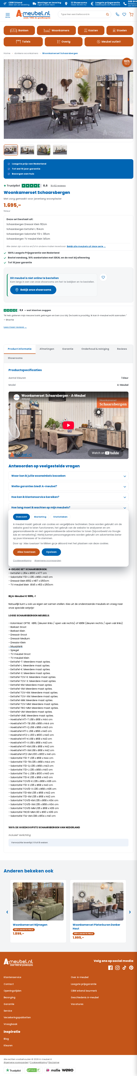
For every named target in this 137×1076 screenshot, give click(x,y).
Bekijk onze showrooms (35, 289)
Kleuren (8, 1045)
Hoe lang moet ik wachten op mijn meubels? (40, 507)
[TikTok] (124, 968)
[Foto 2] (27, 150)
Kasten (93, 30)
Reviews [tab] (122, 349)
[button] (68, 99)
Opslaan (51, 552)
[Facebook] (110, 968)
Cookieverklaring (38, 1062)
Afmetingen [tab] (47, 349)
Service (8, 1010)
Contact (9, 984)
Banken (23, 30)
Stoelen (122, 30)
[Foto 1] (11, 150)
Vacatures (77, 1004)
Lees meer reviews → (15, 327)
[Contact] (117, 14)
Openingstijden (12, 990)
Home (7, 53)
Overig (65, 41)
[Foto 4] (60, 150)
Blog (6, 1038)
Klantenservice (12, 977)
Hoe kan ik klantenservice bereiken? (35, 497)
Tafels (26, 41)
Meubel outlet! (111, 41)
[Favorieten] (124, 14)
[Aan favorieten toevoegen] (103, 277)
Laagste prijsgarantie (83, 984)
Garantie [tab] (67, 349)
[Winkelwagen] (131, 14)
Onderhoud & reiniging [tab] (95, 349)
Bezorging (9, 997)
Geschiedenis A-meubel (85, 997)
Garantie (9, 1004)
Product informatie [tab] (20, 349)
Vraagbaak (10, 1024)
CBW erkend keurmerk (84, 990)
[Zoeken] (107, 14)
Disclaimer (53, 1062)
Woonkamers (60, 30)
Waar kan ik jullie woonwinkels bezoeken (38, 476)
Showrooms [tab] (15, 358)
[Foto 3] (43, 150)
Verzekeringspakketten (17, 1017)
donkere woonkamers (26, 53)
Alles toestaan (26, 552)
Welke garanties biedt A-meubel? (34, 486)
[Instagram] (117, 968)
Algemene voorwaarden (16, 1062)
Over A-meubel (80, 977)
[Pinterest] (131, 968)
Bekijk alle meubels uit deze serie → (86, 246)
